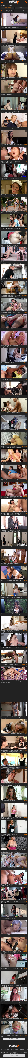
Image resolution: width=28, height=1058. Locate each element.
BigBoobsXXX (24, 867)
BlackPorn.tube (23, 60)
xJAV (25, 161)
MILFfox (25, 429)
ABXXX (25, 580)
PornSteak (24, 295)
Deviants (25, 784)
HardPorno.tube (23, 1035)
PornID (25, 884)
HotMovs (25, 934)
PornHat (25, 27)
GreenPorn (24, 446)
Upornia (25, 44)
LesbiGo (25, 211)
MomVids (25, 77)
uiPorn (25, 261)
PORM (25, 94)
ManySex (25, 396)
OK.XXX (25, 278)
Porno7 (14, 2)
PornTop (25, 379)
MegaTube (24, 680)
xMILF (25, 412)
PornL (25, 362)
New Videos (8, 7)
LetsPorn (25, 127)
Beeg (26, 228)
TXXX (25, 513)
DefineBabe (24, 345)
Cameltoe (18, 11)
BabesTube (24, 546)
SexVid (25, 479)
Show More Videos (14, 1038)
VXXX (25, 463)
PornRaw (25, 647)
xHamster (24, 245)
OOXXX (25, 530)
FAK (26, 111)
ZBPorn (25, 144)
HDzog (25, 968)
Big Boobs (10, 11)
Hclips (25, 918)
